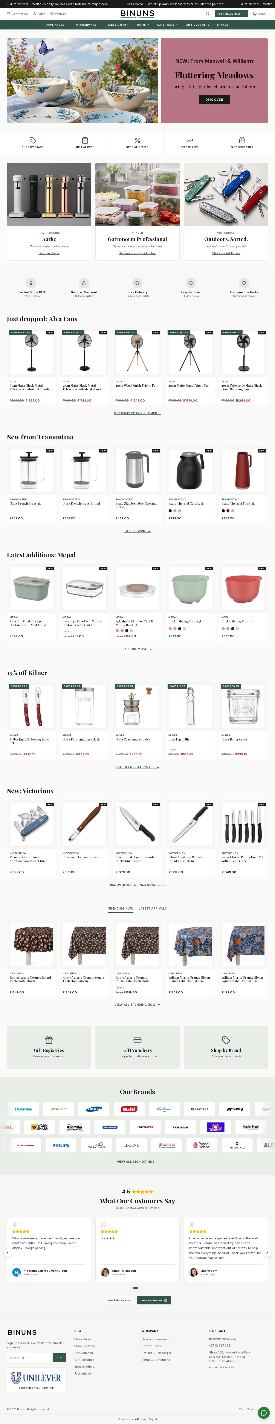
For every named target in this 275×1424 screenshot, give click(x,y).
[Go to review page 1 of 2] (135, 1288)
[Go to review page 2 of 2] (141, 1288)
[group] (137, 1249)
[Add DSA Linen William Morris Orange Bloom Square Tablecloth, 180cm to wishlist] (262, 925)
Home (141, 24)
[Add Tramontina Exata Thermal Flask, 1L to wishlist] (262, 458)
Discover (214, 100)
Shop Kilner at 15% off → (137, 767)
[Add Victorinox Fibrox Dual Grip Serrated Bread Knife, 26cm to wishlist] (209, 811)
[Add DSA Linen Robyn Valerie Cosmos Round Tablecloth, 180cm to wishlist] (50, 925)
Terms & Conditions (156, 1360)
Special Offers (84, 1367)
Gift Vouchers (197, 24)
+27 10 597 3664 (221, 1345)
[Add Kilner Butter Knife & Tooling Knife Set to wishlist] (50, 687)
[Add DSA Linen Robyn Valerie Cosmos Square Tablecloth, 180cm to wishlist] (104, 925)
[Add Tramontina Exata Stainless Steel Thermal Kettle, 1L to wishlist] (156, 458)
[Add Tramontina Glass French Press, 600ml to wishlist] (104, 458)
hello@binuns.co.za (222, 1339)
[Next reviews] (267, 1253)
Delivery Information (156, 1339)
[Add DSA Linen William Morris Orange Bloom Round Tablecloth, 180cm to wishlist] (209, 925)
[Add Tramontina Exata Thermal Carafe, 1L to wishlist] (209, 458)
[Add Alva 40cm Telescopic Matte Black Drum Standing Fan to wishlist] (262, 340)
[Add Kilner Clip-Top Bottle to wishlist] (209, 687)
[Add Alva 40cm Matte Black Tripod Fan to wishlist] (209, 340)
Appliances (55, 24)
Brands (223, 24)
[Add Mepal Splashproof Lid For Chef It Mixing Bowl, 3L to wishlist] (156, 576)
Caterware (166, 24)
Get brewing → (137, 531)
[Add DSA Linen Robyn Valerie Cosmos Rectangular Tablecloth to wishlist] (156, 925)
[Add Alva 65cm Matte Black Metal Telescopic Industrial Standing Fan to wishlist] (50, 340)
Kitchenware (86, 24)
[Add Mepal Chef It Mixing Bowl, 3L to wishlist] (262, 576)
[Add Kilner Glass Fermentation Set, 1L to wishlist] (104, 687)
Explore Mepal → (137, 649)
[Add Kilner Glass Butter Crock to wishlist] (262, 687)
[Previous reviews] (7, 1253)
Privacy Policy (151, 1346)
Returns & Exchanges (157, 1353)
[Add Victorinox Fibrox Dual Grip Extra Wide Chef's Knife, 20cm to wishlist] (156, 811)
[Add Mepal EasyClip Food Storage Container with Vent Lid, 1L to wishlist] (50, 576)
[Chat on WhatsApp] (264, 1413)
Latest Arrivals (153, 908)
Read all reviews (119, 1300)
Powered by (137, 1419)
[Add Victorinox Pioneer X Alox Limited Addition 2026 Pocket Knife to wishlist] (50, 811)
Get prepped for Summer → (137, 413)
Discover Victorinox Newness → (137, 885)
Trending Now (120, 908)
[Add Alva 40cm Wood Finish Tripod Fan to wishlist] (156, 340)
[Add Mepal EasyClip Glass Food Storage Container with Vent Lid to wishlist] (104, 576)
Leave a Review (151, 1300)
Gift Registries (229, 13)
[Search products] (207, 13)
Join (59, 1357)
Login (41, 14)
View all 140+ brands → (137, 1162)
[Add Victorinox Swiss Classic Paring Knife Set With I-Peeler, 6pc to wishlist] (262, 811)
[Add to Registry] (50, 347)
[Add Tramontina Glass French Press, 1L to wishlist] (50, 458)
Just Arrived (82, 1373)
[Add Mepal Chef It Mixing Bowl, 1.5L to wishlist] (209, 576)
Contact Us (20, 14)
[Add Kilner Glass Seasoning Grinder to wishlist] (156, 687)
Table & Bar (116, 24)
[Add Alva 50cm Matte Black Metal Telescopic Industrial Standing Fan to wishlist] (104, 340)
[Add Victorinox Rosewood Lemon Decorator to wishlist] (104, 811)
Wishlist (60, 14)
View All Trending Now (135, 1005)
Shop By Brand (84, 1346)
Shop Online (83, 1339)
